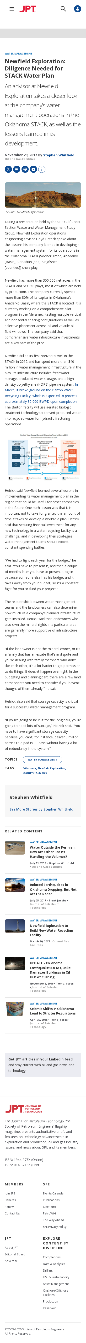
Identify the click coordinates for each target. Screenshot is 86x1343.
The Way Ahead (53, 1220)
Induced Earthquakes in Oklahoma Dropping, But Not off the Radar (53, 889)
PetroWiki (49, 1213)
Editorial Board (15, 1254)
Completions (51, 1257)
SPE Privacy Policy (54, 1227)
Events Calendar (54, 1193)
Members (14, 1184)
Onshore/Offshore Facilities (55, 1292)
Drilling (48, 1270)
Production (50, 1301)
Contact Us (12, 1213)
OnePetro (49, 1207)
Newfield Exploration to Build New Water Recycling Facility (51, 930)
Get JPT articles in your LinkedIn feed (40, 1059)
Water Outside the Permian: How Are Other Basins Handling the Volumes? (52, 852)
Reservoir (49, 1308)
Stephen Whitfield (31, 797)
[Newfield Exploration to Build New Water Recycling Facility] (15, 926)
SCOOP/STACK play (35, 773)
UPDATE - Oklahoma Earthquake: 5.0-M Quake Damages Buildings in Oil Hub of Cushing (50, 970)
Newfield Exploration (51, 768)
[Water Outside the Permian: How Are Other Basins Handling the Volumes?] (15, 848)
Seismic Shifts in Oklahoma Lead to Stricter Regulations (52, 1011)
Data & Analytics (54, 1264)
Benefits (10, 1200)
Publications (51, 1200)
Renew (9, 1207)
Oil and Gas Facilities (20, 159)
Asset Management (56, 1284)
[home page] (29, 9)
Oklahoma (29, 768)
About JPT (11, 1248)
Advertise (11, 1261)
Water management (18, 53)
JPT (8, 1238)
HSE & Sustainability (56, 1277)
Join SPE (10, 1193)
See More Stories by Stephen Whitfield (41, 809)
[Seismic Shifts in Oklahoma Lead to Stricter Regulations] (15, 1009)
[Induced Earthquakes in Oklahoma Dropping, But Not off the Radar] (15, 885)
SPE (46, 1184)
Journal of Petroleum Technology (44, 905)
